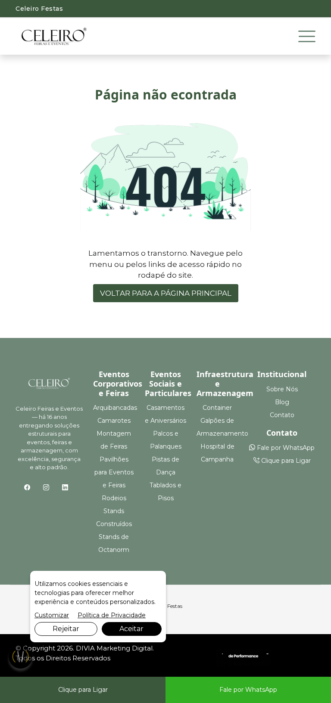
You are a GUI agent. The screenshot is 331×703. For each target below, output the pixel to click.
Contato (282, 415)
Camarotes (114, 420)
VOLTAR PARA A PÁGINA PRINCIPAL (165, 293)
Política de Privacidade (112, 615)
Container (217, 408)
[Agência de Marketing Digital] (243, 657)
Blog (282, 402)
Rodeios (114, 498)
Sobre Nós (282, 389)
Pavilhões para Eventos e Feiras (114, 472)
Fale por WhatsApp (285, 448)
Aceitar (131, 629)
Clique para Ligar (285, 461)
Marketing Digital (125, 648)
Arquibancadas (115, 408)
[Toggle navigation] (306, 36)
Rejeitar (66, 629)
